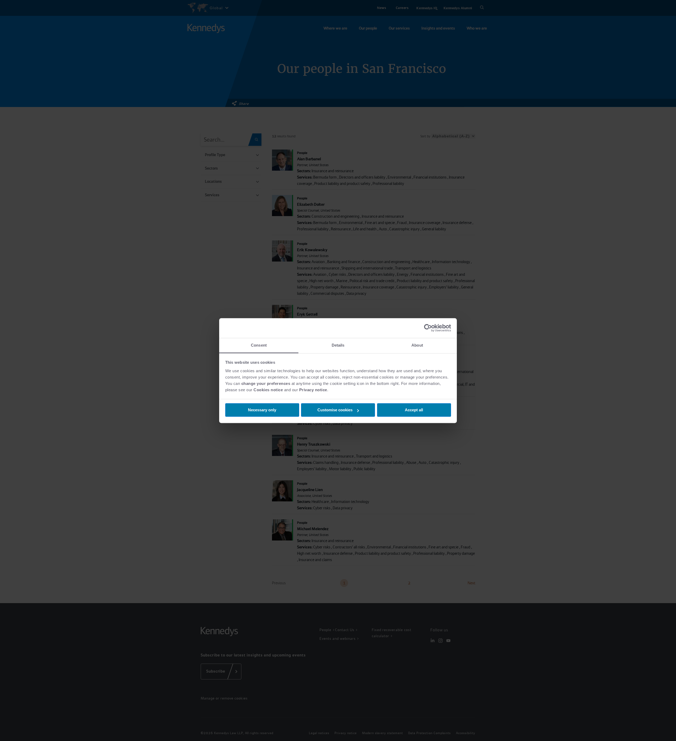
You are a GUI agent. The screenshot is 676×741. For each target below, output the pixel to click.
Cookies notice (268, 390)
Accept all (414, 410)
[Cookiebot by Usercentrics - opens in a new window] (428, 328)
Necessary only (262, 410)
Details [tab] (338, 345)
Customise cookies (335, 410)
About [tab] (417, 345)
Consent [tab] (259, 345)
